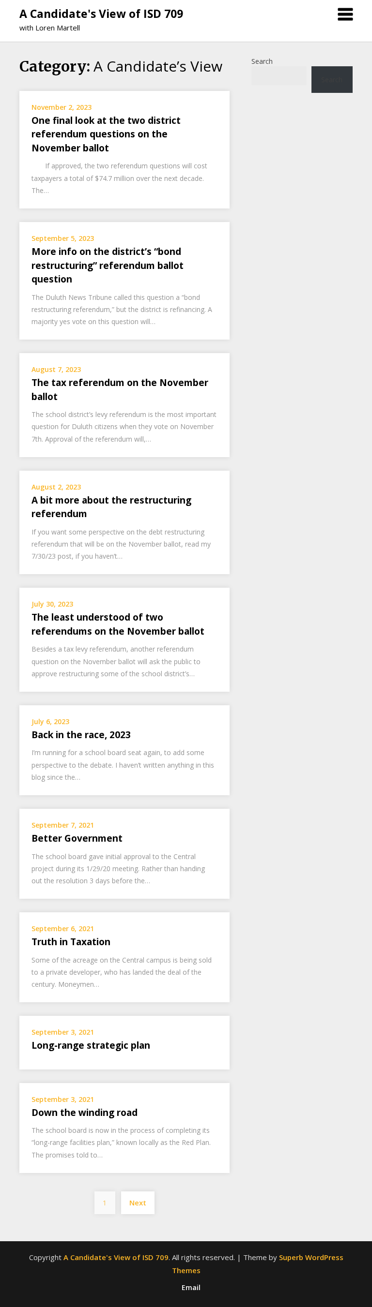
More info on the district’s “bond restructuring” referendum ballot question (107, 265)
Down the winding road (84, 1112)
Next (137, 1202)
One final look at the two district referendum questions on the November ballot (106, 134)
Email (191, 1287)
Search (262, 61)
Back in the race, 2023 (81, 734)
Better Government (77, 838)
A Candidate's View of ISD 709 (101, 13)
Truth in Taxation (70, 942)
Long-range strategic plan (90, 1045)
